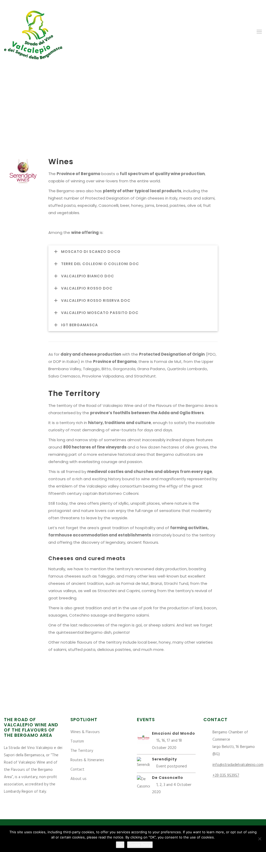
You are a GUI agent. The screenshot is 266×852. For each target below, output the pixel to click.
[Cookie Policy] (259, 838)
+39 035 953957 (225, 775)
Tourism (77, 741)
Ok (120, 845)
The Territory (81, 751)
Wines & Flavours (85, 732)
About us (78, 779)
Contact (77, 769)
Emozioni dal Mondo (173, 733)
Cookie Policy (140, 845)
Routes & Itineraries (87, 760)
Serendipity (164, 759)
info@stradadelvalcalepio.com (237, 765)
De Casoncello (167, 777)
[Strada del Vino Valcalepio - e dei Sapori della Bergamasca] (33, 31)
